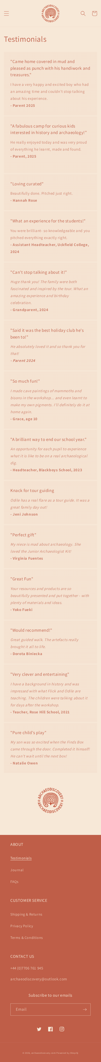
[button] (6, 13)
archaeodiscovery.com (43, 1052)
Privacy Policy (21, 926)
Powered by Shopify (67, 1052)
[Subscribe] (84, 1009)
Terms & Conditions (26, 937)
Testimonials (21, 858)
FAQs (14, 881)
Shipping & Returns (26, 914)
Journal (17, 870)
